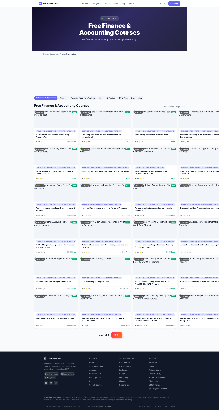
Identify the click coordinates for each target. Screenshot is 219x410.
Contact (152, 366)
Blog (123, 4)
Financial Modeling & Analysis (83, 98)
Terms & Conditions (157, 377)
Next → (117, 335)
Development (124, 363)
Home (45, 54)
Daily (116, 4)
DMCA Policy (154, 385)
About (131, 4)
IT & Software (125, 366)
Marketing (123, 377)
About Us (153, 363)
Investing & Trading (107, 98)
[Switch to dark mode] (165, 3)
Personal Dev (124, 385)
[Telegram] (46, 383)
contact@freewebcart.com (101, 406)
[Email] (56, 383)
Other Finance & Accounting (130, 98)
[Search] (160, 3)
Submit (175, 3)
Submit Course (155, 370)
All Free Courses (96, 366)
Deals (107, 4)
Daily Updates (95, 377)
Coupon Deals (95, 374)
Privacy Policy (155, 374)
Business (123, 370)
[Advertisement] (109, 77)
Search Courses (96, 385)
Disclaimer (153, 381)
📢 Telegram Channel (158, 388)
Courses (84, 4)
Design (122, 374)
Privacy (142, 406)
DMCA (166, 406)
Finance (63, 98)
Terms (149, 406)
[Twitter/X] (51, 383)
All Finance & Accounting (46, 98)
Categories (97, 4)
